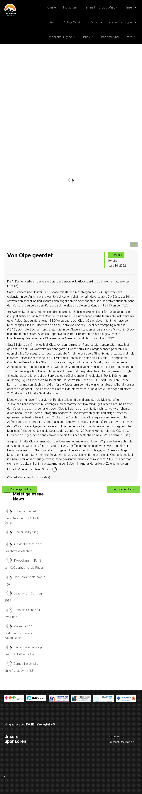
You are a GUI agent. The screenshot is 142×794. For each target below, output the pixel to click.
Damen (94, 22)
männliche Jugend (121, 22)
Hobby (86, 37)
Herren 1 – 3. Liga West (99, 7)
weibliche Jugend (60, 37)
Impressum (115, 736)
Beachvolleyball (109, 37)
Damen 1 (116, 255)
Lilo (114, 261)
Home (49, 7)
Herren (129, 7)
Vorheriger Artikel (20, 489)
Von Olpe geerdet (30, 255)
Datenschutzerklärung (121, 741)
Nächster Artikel (122, 489)
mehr (129, 37)
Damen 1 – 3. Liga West (64, 22)
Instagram (70, 7)
